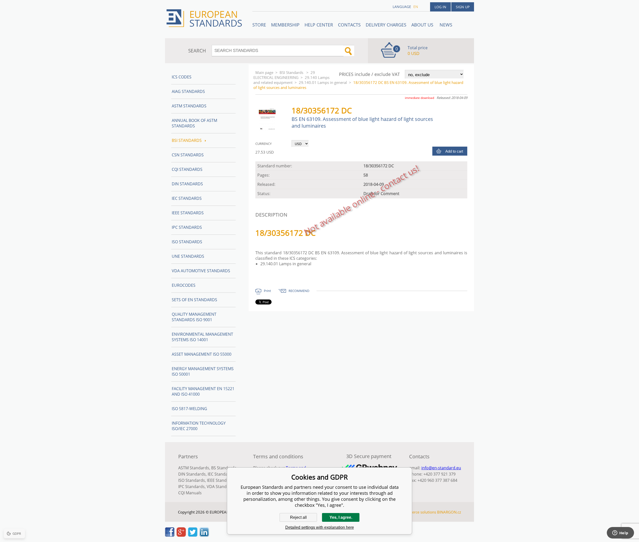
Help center (319, 25)
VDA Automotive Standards (201, 270)
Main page (264, 72)
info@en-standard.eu (441, 468)
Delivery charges (386, 25)
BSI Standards (292, 72)
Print (267, 290)
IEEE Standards (188, 213)
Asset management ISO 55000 (201, 354)
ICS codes (181, 77)
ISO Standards (187, 242)
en (415, 6)
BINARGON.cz (449, 512)
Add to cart (454, 151)
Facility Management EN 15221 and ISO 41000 (203, 391)
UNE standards (188, 256)
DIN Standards (187, 184)
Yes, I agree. (340, 517)
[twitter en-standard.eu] (192, 535)
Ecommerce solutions (417, 512)
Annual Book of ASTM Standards (194, 123)
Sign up (463, 6)
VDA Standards (221, 486)
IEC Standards (187, 198)
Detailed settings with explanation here (319, 527)
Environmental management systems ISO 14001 (202, 336)
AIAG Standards (188, 91)
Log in (440, 6)
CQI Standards (187, 169)
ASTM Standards (189, 106)
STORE (259, 25)
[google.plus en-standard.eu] (181, 535)
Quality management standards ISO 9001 (194, 316)
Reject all (298, 517)
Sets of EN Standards (194, 299)
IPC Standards (187, 227)
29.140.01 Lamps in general (323, 82)
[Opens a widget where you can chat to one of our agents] (620, 533)
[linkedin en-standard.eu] (204, 535)
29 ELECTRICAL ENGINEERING (284, 75)
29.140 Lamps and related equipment (291, 80)
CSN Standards (188, 155)
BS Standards (223, 468)
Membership (285, 25)
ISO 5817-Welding (189, 408)
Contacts (349, 25)
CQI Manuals (190, 493)
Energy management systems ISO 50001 (203, 371)
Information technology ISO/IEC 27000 (199, 425)
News (446, 25)
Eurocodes (183, 285)
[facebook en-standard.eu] (169, 535)
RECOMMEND (299, 290)
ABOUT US (423, 25)
